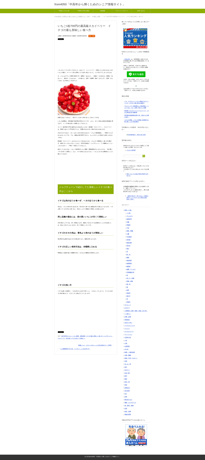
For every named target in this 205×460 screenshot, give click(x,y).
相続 (126, 379)
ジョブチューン (107, 336)
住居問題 (127, 346)
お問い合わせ (141, 10)
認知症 (128, 293)
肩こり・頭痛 (130, 278)
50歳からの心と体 (64, 10)
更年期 (128, 239)
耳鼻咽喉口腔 (130, 272)
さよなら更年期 (131, 150)
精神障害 (129, 263)
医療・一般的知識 (130, 352)
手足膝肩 (129, 236)
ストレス (127, 328)
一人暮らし (128, 313)
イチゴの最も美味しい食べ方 (94, 336)
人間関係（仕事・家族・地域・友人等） (136, 310)
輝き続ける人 (128, 399)
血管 (128, 290)
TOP (73, 16)
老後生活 (127, 387)
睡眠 (128, 257)
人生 (126, 340)
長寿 (126, 408)
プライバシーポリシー (121, 10)
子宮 (128, 228)
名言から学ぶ (128, 322)
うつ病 (128, 213)
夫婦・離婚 (128, 355)
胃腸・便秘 (130, 281)
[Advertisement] (86, 55)
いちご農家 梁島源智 (78, 336)
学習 (126, 361)
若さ (126, 393)
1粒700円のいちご (66, 336)
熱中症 (128, 245)
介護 (126, 343)
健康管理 (129, 219)
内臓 (128, 222)
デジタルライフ (129, 331)
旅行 (126, 367)
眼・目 (128, 254)
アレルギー (130, 216)
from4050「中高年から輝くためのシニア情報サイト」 (89, 4)
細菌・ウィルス (131, 269)
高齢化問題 (128, 414)
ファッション (128, 334)
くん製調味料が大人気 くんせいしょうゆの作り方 (75, 349)
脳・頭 (128, 284)
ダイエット (128, 305)
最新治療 (129, 242)
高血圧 (128, 302)
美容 (126, 385)
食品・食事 (92, 36)
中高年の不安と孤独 (83, 10)
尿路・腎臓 (130, 231)
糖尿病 (128, 266)
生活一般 (127, 373)
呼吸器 (128, 225)
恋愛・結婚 (128, 316)
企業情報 (102, 10)
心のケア (127, 308)
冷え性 (126, 349)
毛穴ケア (127, 370)
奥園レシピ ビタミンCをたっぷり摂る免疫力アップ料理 (94, 345)
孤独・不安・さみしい (131, 358)
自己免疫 (127, 390)
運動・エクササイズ (130, 402)
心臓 (128, 234)
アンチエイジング (130, 325)
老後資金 (127, 319)
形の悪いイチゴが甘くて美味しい (75, 338)
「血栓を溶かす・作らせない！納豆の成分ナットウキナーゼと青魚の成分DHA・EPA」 (137, 197)
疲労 (126, 376)
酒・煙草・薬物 (129, 405)
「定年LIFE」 (127, 59)
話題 (126, 396)
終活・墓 (127, 382)
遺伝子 (128, 296)
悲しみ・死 (128, 364)
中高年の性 (128, 337)
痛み (128, 248)
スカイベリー (61, 338)
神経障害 (129, 260)
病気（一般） (128, 210)
